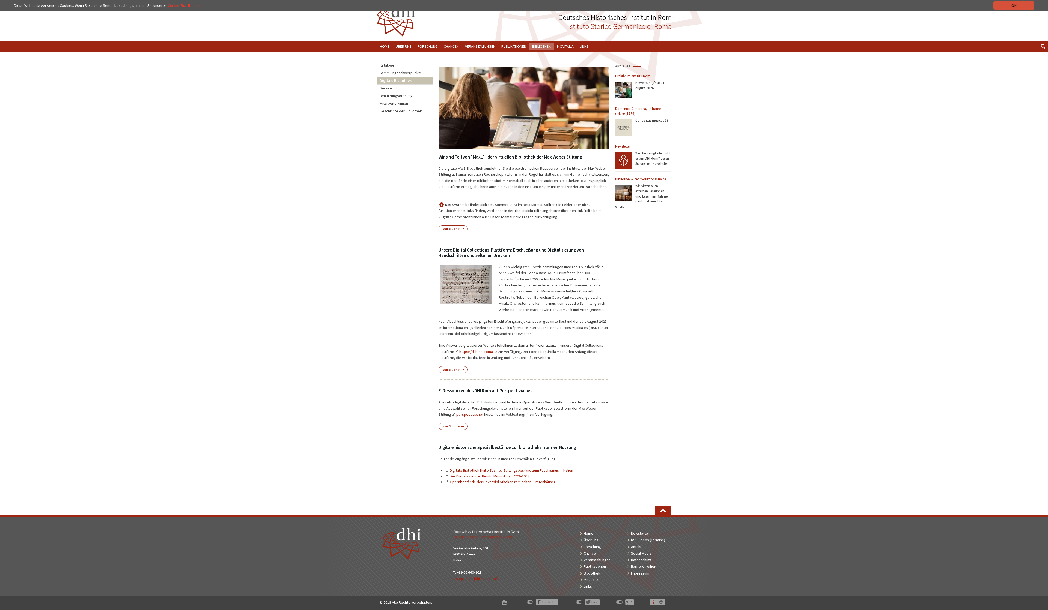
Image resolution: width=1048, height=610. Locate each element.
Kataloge (387, 65)
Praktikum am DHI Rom (632, 76)
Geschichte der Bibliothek (401, 111)
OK (1014, 5)
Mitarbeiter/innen (394, 103)
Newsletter (622, 146)
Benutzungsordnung (396, 95)
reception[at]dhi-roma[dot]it (476, 578)
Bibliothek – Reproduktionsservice (640, 179)
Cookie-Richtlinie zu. (184, 5)
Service (386, 88)
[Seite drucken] (504, 602)
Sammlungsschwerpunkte (401, 72)
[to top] (663, 510)
